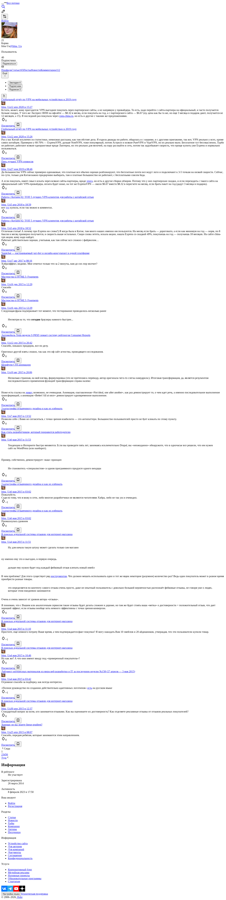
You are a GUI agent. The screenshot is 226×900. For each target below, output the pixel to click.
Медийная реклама (18, 872)
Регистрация (15, 806)
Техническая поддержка (34, 893)
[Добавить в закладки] (18, 125)
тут (7, 207)
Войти (11, 803)
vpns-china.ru (66, 116)
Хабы (11, 823)
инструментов (59, 576)
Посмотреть (8, 125)
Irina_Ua (6, 107)
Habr (20, 897)
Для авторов (15, 846)
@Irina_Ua (16, 46)
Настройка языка (11, 894)
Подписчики (15, 86)
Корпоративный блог (20, 869)
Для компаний (16, 849)
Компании (14, 826)
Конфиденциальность (20, 858)
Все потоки (13, 3)
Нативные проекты (19, 875)
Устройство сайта (18, 843)
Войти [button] (5, 20)
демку (29, 392)
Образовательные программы (24, 878)
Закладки (15, 82)
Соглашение (15, 855)
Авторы (12, 829)
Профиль (6, 70)
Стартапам (14, 881)
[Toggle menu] (2, 3)
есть (89, 688)
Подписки (15, 89)
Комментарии (50, 70)
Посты (27, 70)
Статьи (17, 70)
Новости (36, 70)
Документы (14, 852)
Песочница (14, 832)
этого (90, 181)
